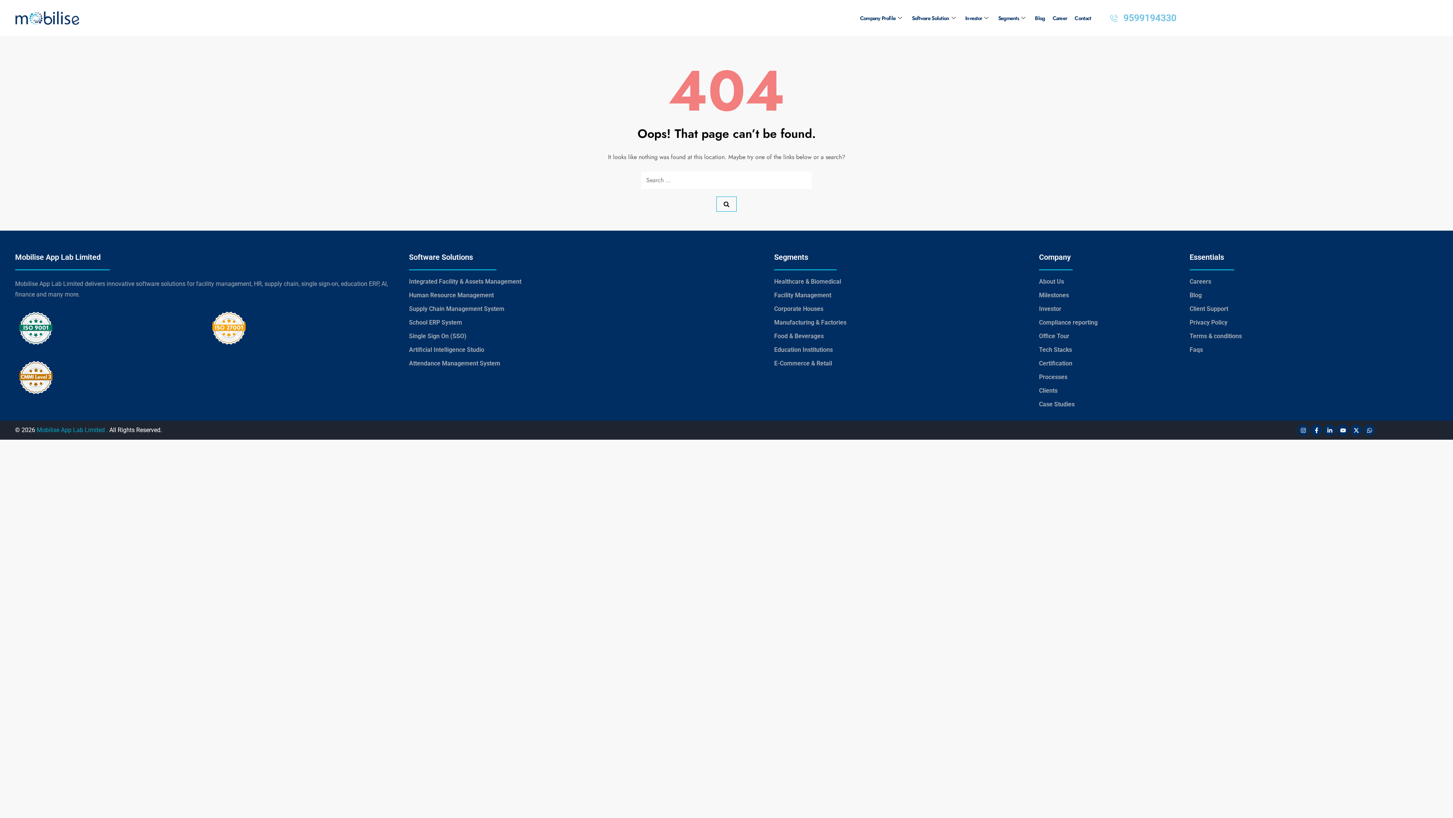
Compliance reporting (1068, 322)
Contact (1083, 18)
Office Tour (1054, 336)
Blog (1040, 18)
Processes (1053, 377)
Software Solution (930, 18)
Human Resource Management (451, 295)
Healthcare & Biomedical (807, 281)
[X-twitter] (1356, 430)
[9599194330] (1114, 18)
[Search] (726, 204)
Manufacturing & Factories (810, 322)
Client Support (1209, 308)
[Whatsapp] (1369, 430)
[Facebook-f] (1316, 430)
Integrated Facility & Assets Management (465, 281)
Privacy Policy (1208, 322)
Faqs (1196, 349)
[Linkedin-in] (1329, 430)
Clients (1048, 390)
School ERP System (435, 322)
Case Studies (1057, 404)
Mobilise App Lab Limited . (72, 430)
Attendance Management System (454, 363)
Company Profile (878, 18)
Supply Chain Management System (456, 308)
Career (1060, 18)
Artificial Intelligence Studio (446, 349)
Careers (1200, 281)
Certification (1055, 363)
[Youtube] (1343, 430)
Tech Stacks (1055, 349)
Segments (1008, 18)
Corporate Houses (798, 308)
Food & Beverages (799, 336)
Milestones (1054, 295)
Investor (973, 18)
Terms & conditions (1216, 336)
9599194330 (1149, 17)
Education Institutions (803, 349)
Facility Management (802, 295)
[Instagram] (1303, 430)
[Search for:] (726, 180)
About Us (1051, 281)
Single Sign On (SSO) (438, 336)
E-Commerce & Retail (803, 363)
